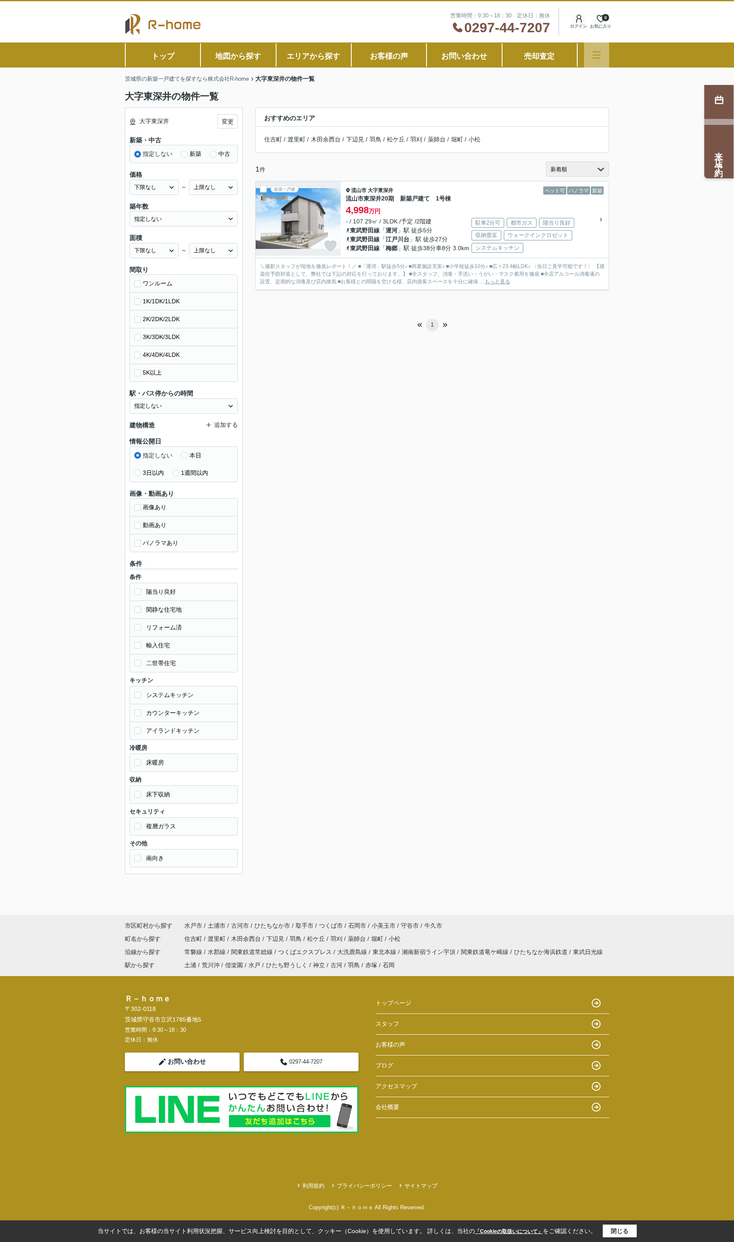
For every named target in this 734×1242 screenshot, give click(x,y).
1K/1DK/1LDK (161, 301)
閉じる (620, 1231)
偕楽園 (234, 965)
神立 (319, 965)
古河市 (240, 925)
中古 (224, 153)
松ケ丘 (396, 139)
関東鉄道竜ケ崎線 (485, 951)
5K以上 (152, 372)
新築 (195, 153)
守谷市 (410, 925)
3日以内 (153, 472)
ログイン (578, 26)
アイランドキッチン (173, 730)
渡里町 (296, 139)
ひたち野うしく (287, 965)
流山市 (359, 190)
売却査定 (539, 56)
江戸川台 (397, 239)
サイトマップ (421, 1186)
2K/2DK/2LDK (161, 319)
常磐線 (194, 951)
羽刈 (416, 139)
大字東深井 (380, 190)
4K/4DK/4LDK (161, 354)
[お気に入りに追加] (330, 245)
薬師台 (437, 139)
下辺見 (355, 139)
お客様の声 (389, 56)
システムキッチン (170, 695)
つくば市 (331, 925)
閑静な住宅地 (164, 609)
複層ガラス (161, 826)
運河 (392, 230)
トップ (163, 56)
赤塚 (371, 965)
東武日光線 (588, 951)
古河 (336, 965)
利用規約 (313, 1186)
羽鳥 (375, 139)
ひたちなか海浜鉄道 (541, 951)
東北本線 (385, 951)
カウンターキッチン (173, 712)
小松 (474, 139)
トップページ (393, 1002)
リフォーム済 (164, 627)
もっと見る (497, 282)
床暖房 (155, 762)
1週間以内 (194, 472)
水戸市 (193, 925)
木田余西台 (326, 139)
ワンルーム (157, 283)
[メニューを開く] (596, 55)
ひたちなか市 (272, 925)
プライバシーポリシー (364, 1186)
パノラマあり (160, 542)
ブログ (384, 1065)
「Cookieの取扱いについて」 (509, 1231)
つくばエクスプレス (305, 951)
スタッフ (387, 1023)
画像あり (155, 507)
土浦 (190, 965)
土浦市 (217, 925)
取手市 (304, 925)
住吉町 (273, 139)
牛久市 (433, 925)
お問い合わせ (464, 56)
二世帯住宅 (161, 663)
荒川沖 (211, 965)
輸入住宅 (158, 645)
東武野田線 (365, 230)
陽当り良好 (161, 591)
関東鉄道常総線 (252, 951)
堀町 (457, 139)
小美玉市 (383, 925)
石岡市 (357, 925)
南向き (155, 858)
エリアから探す (313, 56)
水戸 (254, 965)
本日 (195, 455)
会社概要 (387, 1107)
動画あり (155, 525)
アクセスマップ (396, 1086)
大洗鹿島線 (353, 951)
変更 (228, 121)
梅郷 (392, 248)
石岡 (389, 965)
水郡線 (217, 951)
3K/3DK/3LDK (161, 336)
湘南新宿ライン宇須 (429, 951)
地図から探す (238, 56)
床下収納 (158, 794)
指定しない (157, 153)
